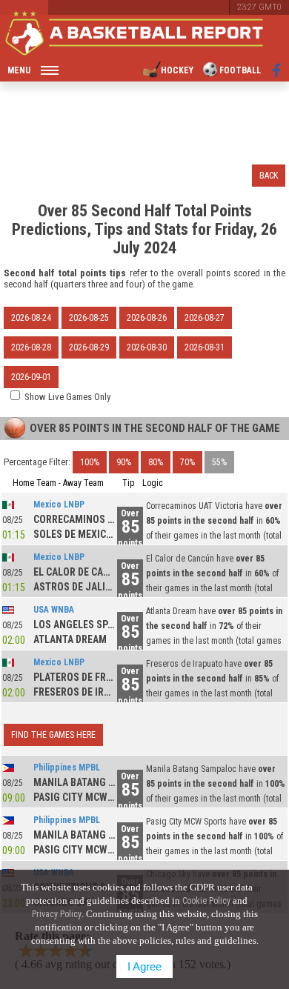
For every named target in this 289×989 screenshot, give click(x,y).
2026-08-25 (89, 318)
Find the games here (53, 735)
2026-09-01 (31, 377)
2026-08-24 (31, 318)
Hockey (177, 70)
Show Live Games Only (67, 396)
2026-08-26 (147, 318)
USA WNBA (53, 610)
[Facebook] (277, 70)
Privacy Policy (57, 914)
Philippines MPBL (66, 767)
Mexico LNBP (58, 504)
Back (268, 175)
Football (240, 70)
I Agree (144, 966)
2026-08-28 (31, 347)
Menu (18, 70)
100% (89, 462)
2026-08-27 (205, 318)
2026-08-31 (205, 347)
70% (187, 462)
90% (123, 462)
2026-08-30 (147, 347)
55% (219, 462)
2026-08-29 (89, 347)
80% (155, 462)
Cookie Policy (206, 901)
